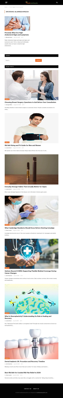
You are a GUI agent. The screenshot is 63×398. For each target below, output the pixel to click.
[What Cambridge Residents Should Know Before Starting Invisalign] (31, 211)
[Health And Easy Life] (31, 2)
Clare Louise (9, 230)
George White (9, 104)
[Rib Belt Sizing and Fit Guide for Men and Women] (31, 128)
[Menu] (6, 2)
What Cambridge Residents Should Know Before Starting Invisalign (29, 228)
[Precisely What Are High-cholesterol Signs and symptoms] (17, 23)
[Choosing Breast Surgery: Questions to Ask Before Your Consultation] (31, 85)
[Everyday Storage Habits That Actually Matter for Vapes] (31, 169)
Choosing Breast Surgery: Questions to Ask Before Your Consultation (30, 102)
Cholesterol (8, 29)
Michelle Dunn (9, 37)
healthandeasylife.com (42, 392)
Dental (7, 224)
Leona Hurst (8, 147)
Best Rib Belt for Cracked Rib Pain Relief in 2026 (23, 373)
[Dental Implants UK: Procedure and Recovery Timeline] (31, 344)
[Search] (57, 2)
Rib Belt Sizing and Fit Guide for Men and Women (23, 145)
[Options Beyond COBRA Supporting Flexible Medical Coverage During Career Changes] (31, 254)
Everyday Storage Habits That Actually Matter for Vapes (26, 187)
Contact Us (27, 388)
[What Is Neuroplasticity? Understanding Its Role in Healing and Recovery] (31, 299)
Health (7, 99)
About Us (36, 388)
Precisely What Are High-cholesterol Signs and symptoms (17, 34)
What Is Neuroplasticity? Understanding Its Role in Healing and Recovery (28, 317)
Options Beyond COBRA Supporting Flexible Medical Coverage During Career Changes (30, 272)
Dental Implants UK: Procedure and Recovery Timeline (25, 361)
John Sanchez (9, 275)
